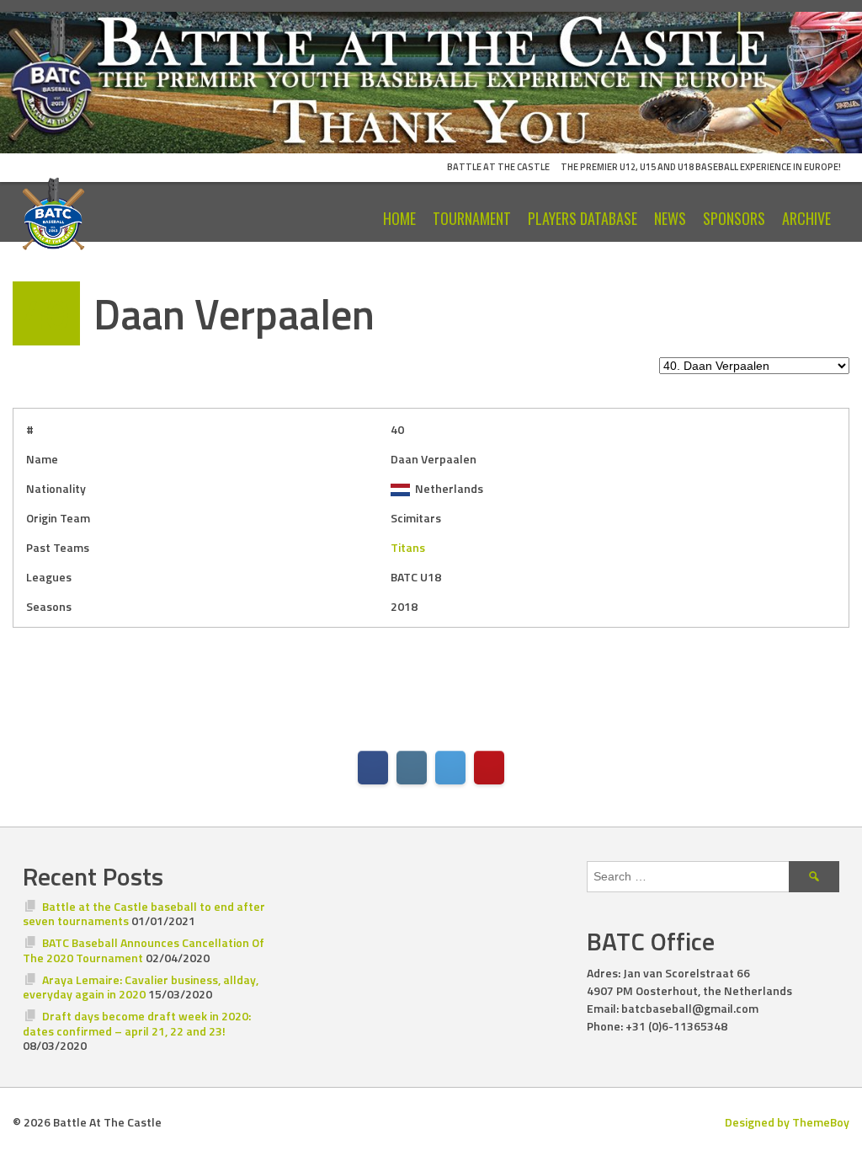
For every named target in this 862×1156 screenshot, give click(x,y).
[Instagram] (411, 767)
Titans (408, 547)
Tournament (472, 218)
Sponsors (734, 218)
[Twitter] (450, 767)
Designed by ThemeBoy (787, 1122)
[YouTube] (489, 767)
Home (399, 218)
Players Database (582, 218)
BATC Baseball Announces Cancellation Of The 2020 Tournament (143, 950)
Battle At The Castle (498, 167)
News (670, 218)
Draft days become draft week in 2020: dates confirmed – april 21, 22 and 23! (137, 1023)
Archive (806, 218)
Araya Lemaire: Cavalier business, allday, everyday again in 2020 (140, 987)
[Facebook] (373, 767)
